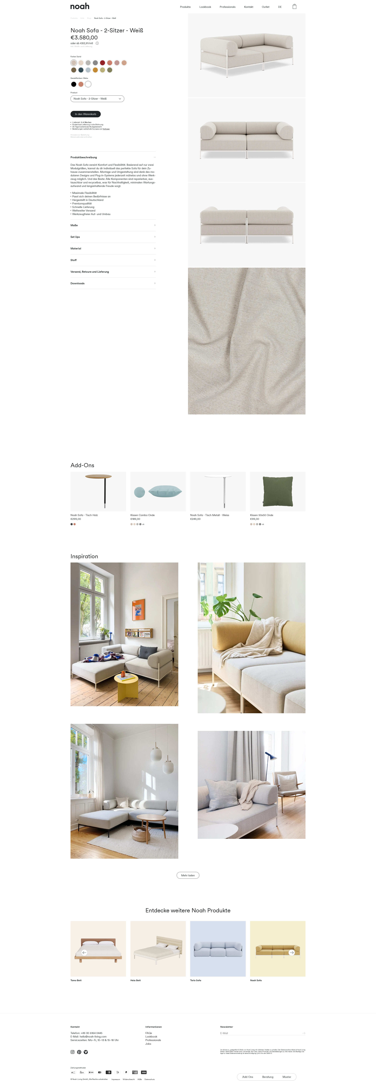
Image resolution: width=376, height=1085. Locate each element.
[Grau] (95, 63)
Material (75, 248)
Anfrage (106, 129)
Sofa (82, 18)
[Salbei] (109, 70)
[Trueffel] (73, 70)
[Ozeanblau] (81, 70)
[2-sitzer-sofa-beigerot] (80, 84)
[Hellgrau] (88, 63)
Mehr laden (188, 875)
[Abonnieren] (303, 1033)
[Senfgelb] (95, 70)
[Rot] (102, 63)
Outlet (265, 6)
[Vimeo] (86, 1053)
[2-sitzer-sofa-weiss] (88, 84)
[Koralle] (109, 63)
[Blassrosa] (117, 63)
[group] (98, 952)
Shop (89, 18)
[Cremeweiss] (81, 63)
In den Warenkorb (85, 113)
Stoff (73, 259)
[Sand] (73, 63)
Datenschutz (150, 1079)
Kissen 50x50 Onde (261, 515)
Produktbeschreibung (83, 157)
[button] (291, 952)
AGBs (139, 1079)
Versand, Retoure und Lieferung (89, 271)
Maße (74, 225)
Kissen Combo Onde (142, 515)
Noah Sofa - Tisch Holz (84, 515)
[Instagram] (72, 1053)
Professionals (227, 6)
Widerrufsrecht (129, 1079)
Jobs (148, 1043)
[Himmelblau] (88, 70)
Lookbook (205, 6)
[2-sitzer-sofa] (73, 84)
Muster (287, 1076)
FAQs (148, 1033)
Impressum (115, 1079)
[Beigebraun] (124, 63)
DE (280, 6)
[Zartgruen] (102, 70)
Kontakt (248, 6)
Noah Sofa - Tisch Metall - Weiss (209, 515)
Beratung (267, 1076)
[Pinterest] (79, 1053)
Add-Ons (247, 1076)
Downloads (77, 283)
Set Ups (75, 236)
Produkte (185, 6)
